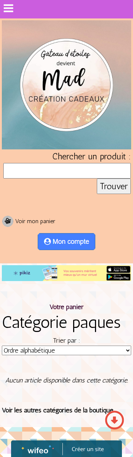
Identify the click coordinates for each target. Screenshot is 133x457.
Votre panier (66, 307)
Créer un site (88, 449)
